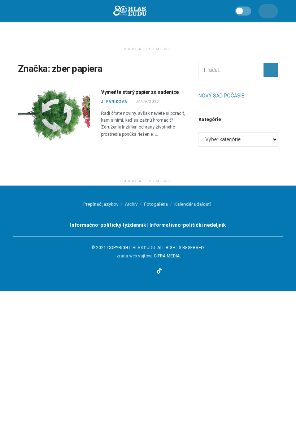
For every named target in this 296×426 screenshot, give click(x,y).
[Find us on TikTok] (159, 271)
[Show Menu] (21, 11)
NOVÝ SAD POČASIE (221, 96)
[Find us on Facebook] (132, 271)
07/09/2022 (146, 102)
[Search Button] (271, 70)
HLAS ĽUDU (143, 247)
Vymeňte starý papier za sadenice (140, 92)
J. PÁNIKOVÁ (114, 102)
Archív (131, 204)
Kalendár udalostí (192, 204)
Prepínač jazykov (100, 204)
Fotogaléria (156, 204)
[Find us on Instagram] (141, 271)
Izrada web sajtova (134, 255)
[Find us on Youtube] (150, 271)
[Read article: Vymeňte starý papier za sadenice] (54, 114)
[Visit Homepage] (129, 11)
